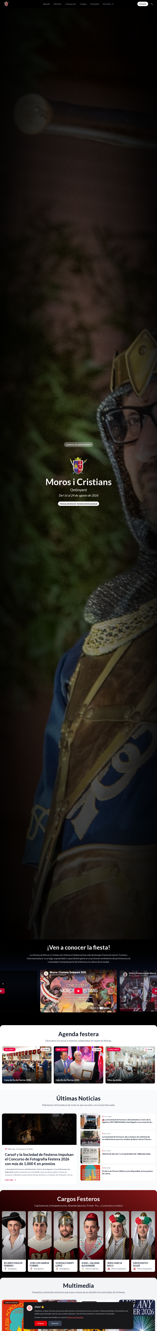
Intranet (142, 4)
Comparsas (70, 4)
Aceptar (40, 1323)
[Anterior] (3, 984)
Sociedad (94, 4)
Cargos (83, 4)
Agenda (46, 4)
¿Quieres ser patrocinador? (78, 444)
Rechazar (55, 1323)
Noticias (57, 4)
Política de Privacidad (75, 1317)
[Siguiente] (154, 984)
